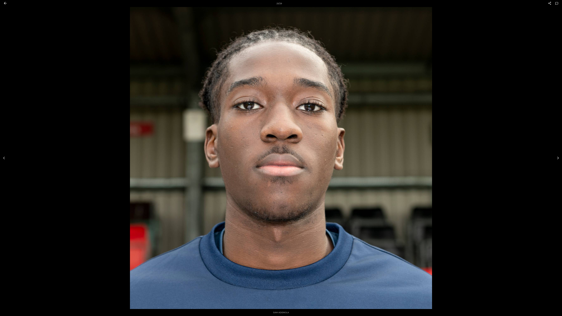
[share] (549, 3)
